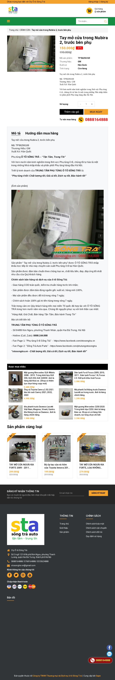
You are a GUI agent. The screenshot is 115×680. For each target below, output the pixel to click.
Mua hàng (22, 473)
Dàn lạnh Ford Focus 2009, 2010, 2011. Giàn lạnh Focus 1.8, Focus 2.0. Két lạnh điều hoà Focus (89, 375)
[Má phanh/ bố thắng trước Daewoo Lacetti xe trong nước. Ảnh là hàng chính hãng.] (66, 395)
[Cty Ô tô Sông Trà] (13, 10)
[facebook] (9, 575)
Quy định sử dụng (94, 536)
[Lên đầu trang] (102, 474)
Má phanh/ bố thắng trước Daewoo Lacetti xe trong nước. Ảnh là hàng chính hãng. (90, 392)
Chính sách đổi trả (94, 532)
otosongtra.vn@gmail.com (23, 565)
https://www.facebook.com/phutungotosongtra (73, 346)
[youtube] (29, 575)
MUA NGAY (96, 111)
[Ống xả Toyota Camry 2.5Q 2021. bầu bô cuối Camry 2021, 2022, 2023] (16, 395)
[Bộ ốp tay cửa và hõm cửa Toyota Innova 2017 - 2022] (57, 448)
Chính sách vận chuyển (96, 528)
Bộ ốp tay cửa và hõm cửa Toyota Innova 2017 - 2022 (57, 467)
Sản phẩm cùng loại (24, 426)
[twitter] (16, 575)
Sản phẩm (64, 532)
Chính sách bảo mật (95, 524)
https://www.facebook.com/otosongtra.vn (74, 341)
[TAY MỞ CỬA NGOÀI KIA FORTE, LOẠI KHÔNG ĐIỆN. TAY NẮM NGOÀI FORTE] (92, 448)
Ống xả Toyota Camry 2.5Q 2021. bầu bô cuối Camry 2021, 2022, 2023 (39, 392)
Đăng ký (104, 2)
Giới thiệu (64, 528)
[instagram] (23, 575)
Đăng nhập (93, 2)
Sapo (98, 676)
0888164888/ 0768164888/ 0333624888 (30, 561)
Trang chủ (64, 524)
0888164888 (96, 119)
